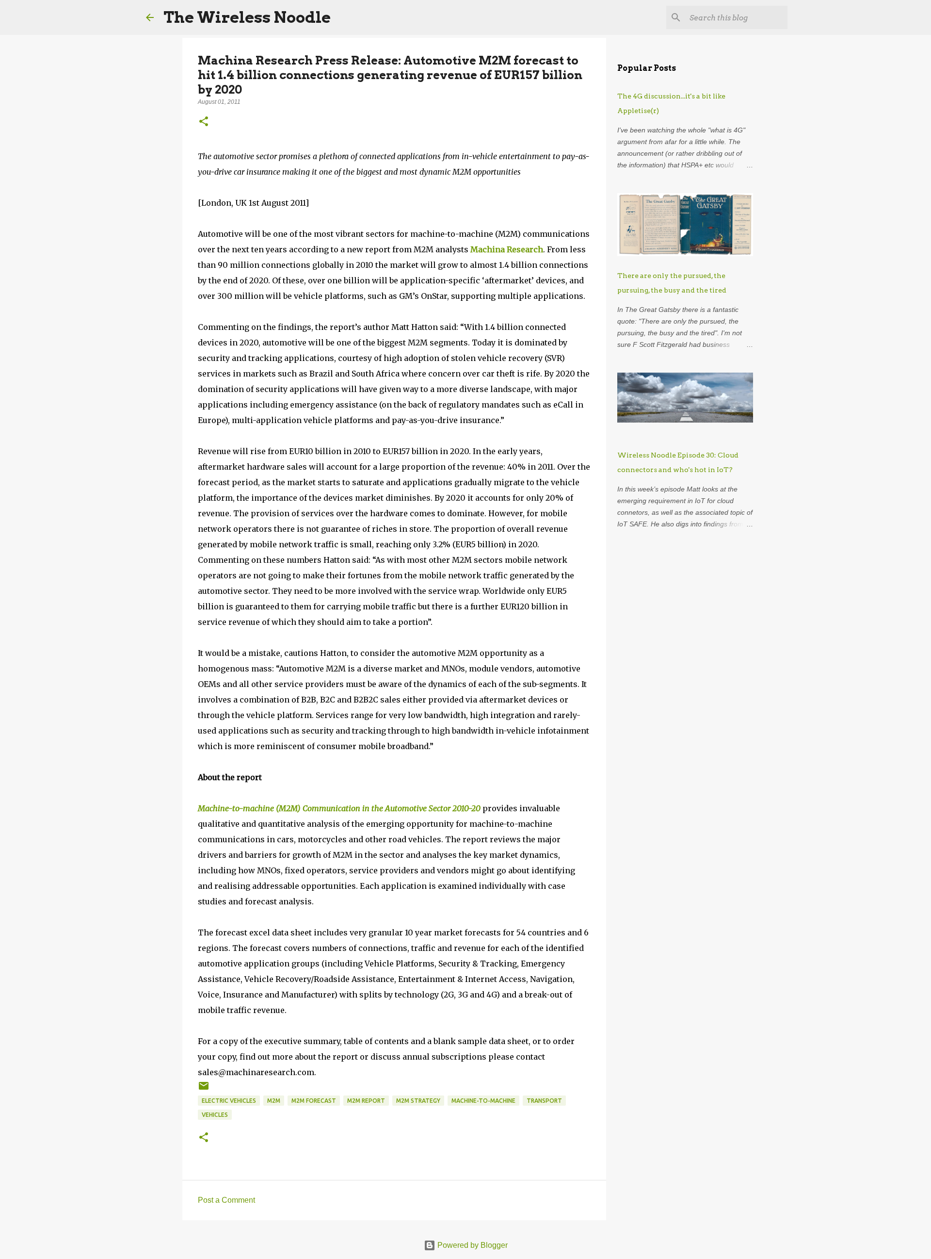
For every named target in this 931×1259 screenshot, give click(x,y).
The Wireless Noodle (247, 17)
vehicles (215, 1115)
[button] (203, 122)
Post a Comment (226, 1200)
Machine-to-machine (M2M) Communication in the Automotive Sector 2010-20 (339, 808)
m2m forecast (313, 1100)
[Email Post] (203, 1089)
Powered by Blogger (471, 1245)
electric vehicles (229, 1100)
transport (544, 1100)
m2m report (366, 1100)
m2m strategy (418, 1100)
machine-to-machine (483, 1100)
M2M (273, 1100)
